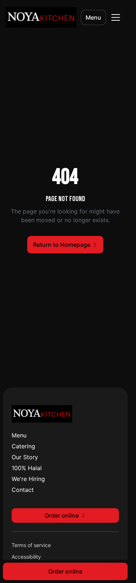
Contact (23, 489)
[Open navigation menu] (115, 17)
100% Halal (27, 468)
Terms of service (31, 545)
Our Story (25, 457)
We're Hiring (28, 478)
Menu (93, 17)
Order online (65, 571)
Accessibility (26, 557)
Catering (23, 446)
